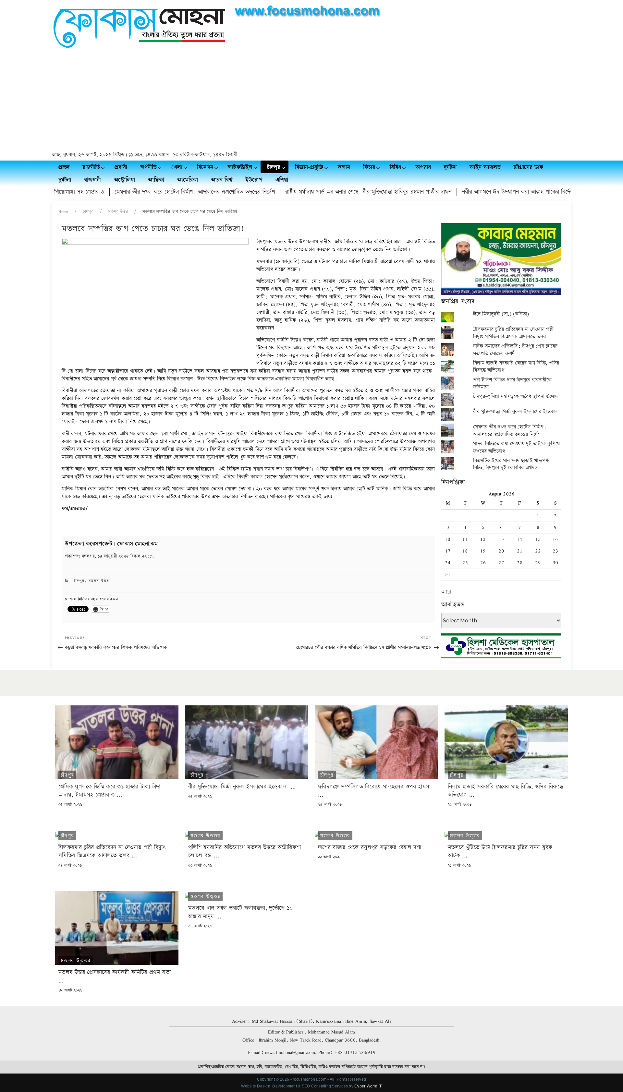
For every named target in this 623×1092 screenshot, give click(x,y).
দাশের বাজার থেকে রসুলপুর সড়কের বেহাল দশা (369, 847)
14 (519, 539)
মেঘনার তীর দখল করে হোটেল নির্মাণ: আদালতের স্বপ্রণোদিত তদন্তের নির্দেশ (165, 192)
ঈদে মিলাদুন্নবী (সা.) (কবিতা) (501, 314)
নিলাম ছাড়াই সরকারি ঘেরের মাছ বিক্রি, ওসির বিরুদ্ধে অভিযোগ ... (505, 791)
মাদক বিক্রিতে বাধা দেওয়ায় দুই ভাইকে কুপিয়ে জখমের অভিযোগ (516, 447)
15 (538, 539)
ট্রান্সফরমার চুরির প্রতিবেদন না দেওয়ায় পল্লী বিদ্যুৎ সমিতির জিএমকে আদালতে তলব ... (111, 851)
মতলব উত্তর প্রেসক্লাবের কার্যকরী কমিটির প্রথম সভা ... (114, 976)
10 (447, 539)
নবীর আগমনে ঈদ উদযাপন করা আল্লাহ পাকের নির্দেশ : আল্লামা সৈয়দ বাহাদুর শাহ (519, 192)
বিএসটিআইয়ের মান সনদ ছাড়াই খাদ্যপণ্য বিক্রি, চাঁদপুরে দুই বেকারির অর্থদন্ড (511, 464)
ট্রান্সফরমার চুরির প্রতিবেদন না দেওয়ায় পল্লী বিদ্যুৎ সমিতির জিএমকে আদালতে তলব (513, 333)
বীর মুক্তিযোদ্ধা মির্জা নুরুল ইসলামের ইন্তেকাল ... (242, 787)
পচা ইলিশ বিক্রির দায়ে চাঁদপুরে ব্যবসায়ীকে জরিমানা (512, 383)
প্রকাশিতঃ (109, 556)
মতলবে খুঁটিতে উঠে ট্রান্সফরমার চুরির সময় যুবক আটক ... (500, 851)
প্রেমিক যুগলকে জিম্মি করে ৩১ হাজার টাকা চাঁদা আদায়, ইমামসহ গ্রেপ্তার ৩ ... (109, 791)
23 (555, 551)
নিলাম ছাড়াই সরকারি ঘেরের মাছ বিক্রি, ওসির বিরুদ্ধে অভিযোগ (516, 366)
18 (465, 551)
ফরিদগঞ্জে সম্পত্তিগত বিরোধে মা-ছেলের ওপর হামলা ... (375, 791)
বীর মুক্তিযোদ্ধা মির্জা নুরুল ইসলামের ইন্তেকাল (516, 411)
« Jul (446, 591)
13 (501, 539)
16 (555, 539)
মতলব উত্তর (118, 211)
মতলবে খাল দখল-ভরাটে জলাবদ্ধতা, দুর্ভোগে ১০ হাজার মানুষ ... (240, 912)
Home (63, 211)
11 (465, 539)
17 (447, 551)
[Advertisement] (311, 100)
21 (519, 551)
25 (465, 562)
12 (483, 539)
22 (538, 551)
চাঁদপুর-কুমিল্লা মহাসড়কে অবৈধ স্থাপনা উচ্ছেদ (515, 396)
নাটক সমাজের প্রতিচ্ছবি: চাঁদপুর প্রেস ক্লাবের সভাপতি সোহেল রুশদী (515, 349)
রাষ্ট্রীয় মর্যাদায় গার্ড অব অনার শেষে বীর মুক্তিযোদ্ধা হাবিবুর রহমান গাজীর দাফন (339, 192)
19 (483, 551)
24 (448, 562)
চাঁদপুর (88, 211)
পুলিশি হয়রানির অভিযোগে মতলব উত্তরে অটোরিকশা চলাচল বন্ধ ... (244, 851)
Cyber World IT (368, 1086)
